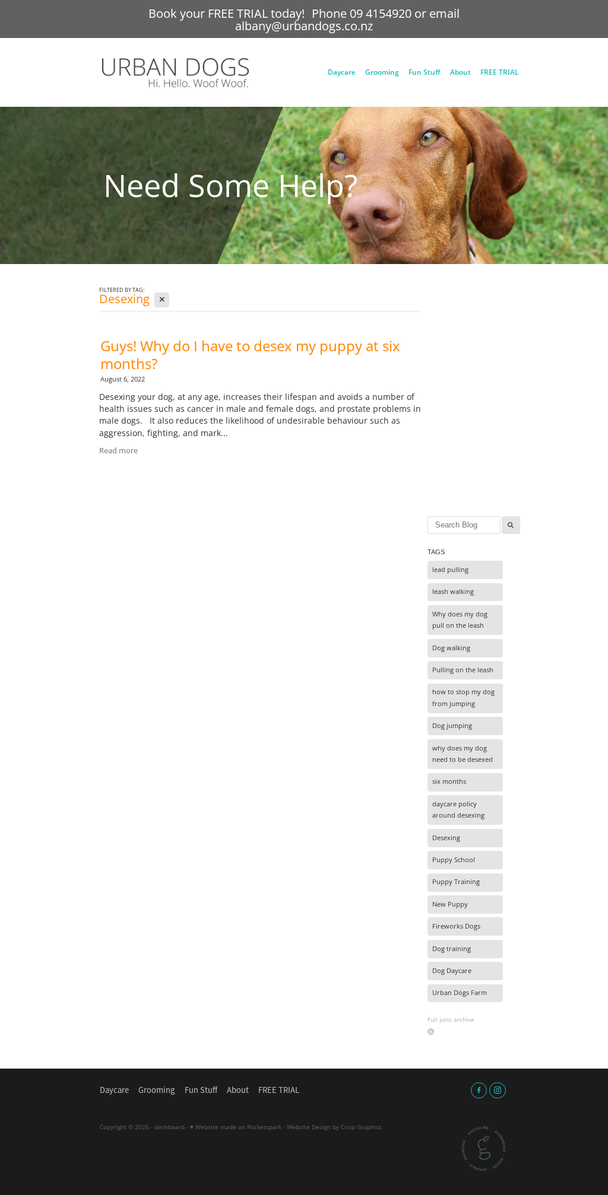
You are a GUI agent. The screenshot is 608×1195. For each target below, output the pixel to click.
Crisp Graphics (361, 1127)
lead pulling (450, 569)
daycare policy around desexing (458, 810)
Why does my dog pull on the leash (459, 620)
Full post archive (451, 1019)
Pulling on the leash (462, 670)
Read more (118, 450)
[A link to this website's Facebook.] (479, 1090)
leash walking (453, 591)
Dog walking (451, 648)
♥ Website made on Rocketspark (235, 1127)
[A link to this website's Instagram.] (497, 1090)
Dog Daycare (451, 970)
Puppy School (453, 860)
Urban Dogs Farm (459, 992)
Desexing (446, 838)
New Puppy (450, 904)
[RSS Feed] (431, 1031)
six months (449, 781)
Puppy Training (456, 881)
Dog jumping (452, 725)
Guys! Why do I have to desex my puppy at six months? (250, 354)
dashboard (169, 1127)
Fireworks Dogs (456, 926)
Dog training (451, 949)
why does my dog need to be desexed (462, 754)
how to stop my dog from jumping (463, 697)
